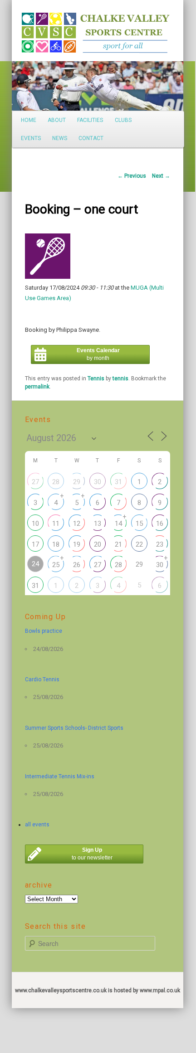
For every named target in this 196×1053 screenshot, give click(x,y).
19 (76, 544)
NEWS (59, 138)
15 (139, 523)
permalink (37, 386)
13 (97, 523)
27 (35, 482)
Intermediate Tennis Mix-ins (59, 776)
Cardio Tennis (42, 679)
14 (118, 523)
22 (139, 544)
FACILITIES (90, 120)
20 (97, 544)
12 (76, 523)
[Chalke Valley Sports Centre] (36, 29)
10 (35, 523)
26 (76, 565)
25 (55, 565)
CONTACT (90, 138)
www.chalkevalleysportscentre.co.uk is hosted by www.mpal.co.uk (97, 990)
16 (159, 523)
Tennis (96, 378)
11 (55, 523)
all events (37, 824)
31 (118, 482)
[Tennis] (47, 276)
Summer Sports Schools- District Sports (74, 728)
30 (97, 482)
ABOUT (57, 120)
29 (76, 482)
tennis (120, 378)
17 (35, 544)
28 (55, 482)
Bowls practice (43, 631)
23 (159, 544)
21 (118, 544)
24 (35, 564)
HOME (28, 120)
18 (55, 544)
